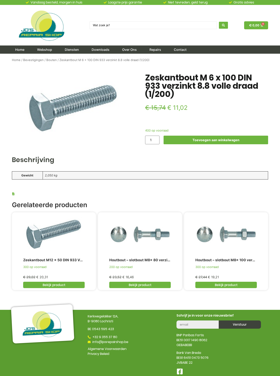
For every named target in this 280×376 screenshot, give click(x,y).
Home (16, 60)
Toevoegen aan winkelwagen (215, 140)
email (180, 318)
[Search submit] (223, 25)
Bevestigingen (33, 60)
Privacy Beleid (98, 353)
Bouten (51, 60)
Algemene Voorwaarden (107, 348)
